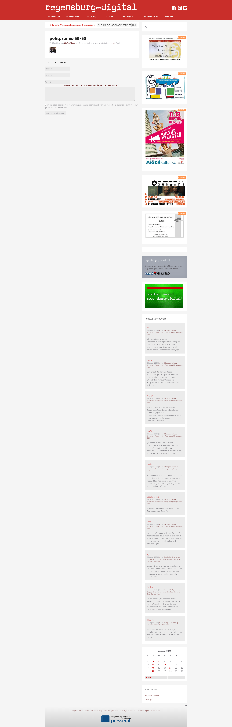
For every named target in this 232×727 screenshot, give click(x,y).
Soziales (127, 25)
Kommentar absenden (55, 113)
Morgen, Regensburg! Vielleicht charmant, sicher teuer (162, 624)
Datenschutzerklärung (93, 710)
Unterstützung (151, 16)
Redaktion (127, 16)
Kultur (109, 16)
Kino (134, 25)
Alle (100, 25)
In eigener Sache (128, 710)
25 (153, 671)
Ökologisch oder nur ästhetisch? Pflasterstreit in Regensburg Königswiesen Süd (164, 332)
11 (153, 664)
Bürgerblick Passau (152, 695)
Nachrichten (72, 16)
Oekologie (116, 25)
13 (165, 664)
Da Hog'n (148, 699)
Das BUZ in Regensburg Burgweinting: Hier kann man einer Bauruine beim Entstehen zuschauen (163, 559)
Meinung (91, 16)
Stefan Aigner (70, 43)
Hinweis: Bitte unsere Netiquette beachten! (92, 85)
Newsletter (155, 710)
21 (170, 668)
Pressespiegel (143, 710)
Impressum (76, 710)
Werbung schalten (111, 710)
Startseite (54, 16)
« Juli (148, 677)
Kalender (168, 16)
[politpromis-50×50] (53, 49)
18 (153, 668)
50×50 (113, 43)
